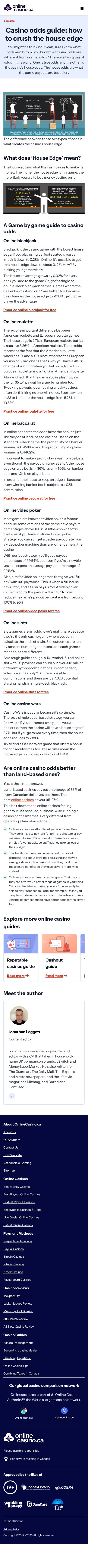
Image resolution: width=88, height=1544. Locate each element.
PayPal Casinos (13, 1249)
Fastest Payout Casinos (19, 1202)
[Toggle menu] (81, 7)
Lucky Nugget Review (17, 1303)
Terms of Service (13, 1520)
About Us (9, 1132)
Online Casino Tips (15, 1366)
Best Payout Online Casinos (21, 1194)
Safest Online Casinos (18, 1225)
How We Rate (12, 1155)
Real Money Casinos (17, 1187)
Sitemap (9, 1170)
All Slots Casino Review (19, 1326)
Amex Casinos (13, 1272)
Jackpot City (11, 1296)
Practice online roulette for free (28, 411)
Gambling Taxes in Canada (21, 1373)
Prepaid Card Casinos (17, 1241)
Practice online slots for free (26, 692)
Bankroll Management (18, 1343)
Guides (10, 20)
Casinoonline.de (64, 1417)
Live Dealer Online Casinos (21, 1217)
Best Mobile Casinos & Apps (22, 1210)
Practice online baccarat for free (29, 498)
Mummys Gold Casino (18, 1311)
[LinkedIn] (12, 1096)
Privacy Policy (11, 1529)
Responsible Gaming (17, 1163)
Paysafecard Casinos (17, 1280)
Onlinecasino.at (24, 1417)
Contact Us (10, 1147)
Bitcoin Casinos (13, 1257)
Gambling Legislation (17, 1358)
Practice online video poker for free (31, 611)
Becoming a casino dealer (20, 1350)
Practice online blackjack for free (29, 310)
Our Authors (11, 1140)
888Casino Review (15, 1319)
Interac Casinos (13, 1264)
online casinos (22, 800)
